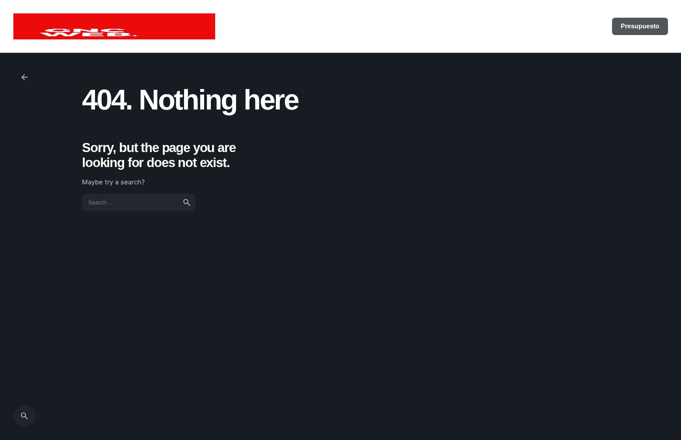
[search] (186, 202)
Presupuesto (640, 26)
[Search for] (138, 202)
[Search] (24, 416)
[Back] (24, 77)
